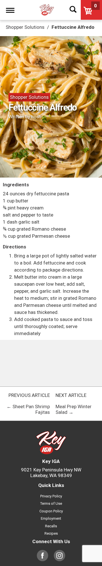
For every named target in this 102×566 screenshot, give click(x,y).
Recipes (51, 533)
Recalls (51, 526)
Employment (51, 518)
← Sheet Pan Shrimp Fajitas (28, 409)
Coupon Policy (51, 511)
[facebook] (42, 558)
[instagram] (59, 558)
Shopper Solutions (29, 97)
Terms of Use (51, 503)
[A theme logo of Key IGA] (46, 10)
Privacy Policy (51, 496)
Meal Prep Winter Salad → (74, 409)
